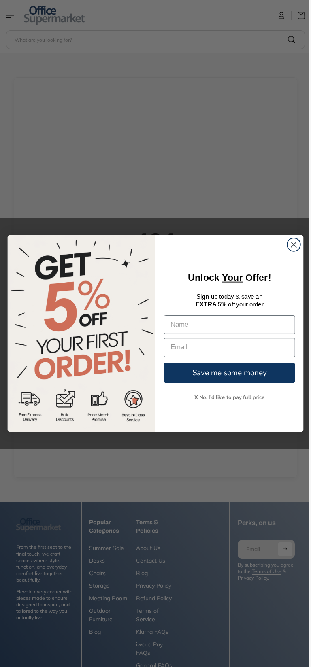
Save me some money (227, 372)
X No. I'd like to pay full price (227, 397)
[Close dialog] (291, 244)
